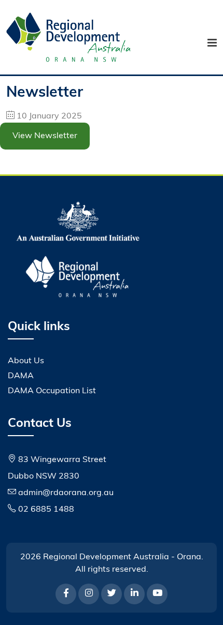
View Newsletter (44, 136)
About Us (26, 361)
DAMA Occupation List (52, 391)
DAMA (21, 376)
